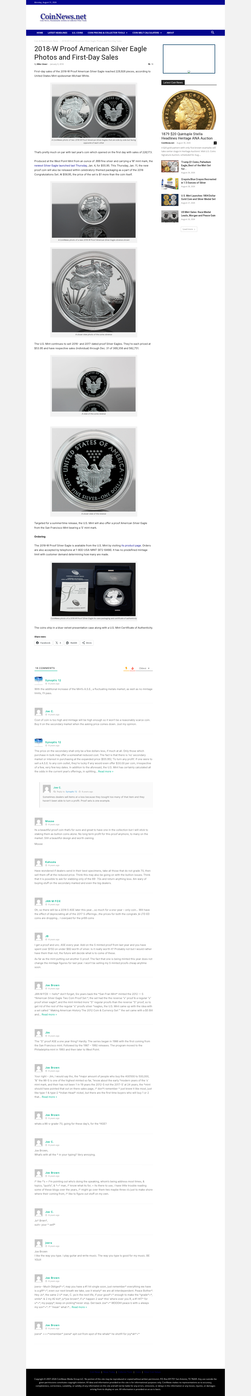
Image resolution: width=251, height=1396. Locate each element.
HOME (40, 32)
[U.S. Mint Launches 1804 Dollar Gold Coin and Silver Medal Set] (169, 200)
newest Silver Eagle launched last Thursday (60, 165)
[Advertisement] (154, 17)
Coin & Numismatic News (46, 40)
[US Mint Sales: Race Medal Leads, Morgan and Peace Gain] (169, 216)
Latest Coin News (173, 82)
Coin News (95, 1372)
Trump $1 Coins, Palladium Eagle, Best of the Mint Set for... (196, 165)
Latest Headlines (57, 32)
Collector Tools (125, 1372)
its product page (131, 545)
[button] (212, 33)
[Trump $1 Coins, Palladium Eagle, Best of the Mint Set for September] (169, 166)
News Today (109, 1372)
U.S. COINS (77, 32)
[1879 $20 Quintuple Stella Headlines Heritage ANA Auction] (189, 110)
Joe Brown (52, 985)
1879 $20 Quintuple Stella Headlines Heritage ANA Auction (187, 136)
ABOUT (170, 32)
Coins (138, 1372)
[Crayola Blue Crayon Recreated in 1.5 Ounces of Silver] (169, 184)
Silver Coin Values (152, 1372)
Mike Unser (42, 64)
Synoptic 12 (53, 680)
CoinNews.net (167, 143)
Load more (188, 229)
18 (152, 64)
